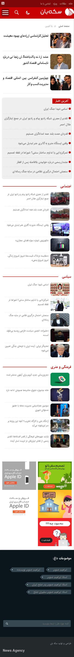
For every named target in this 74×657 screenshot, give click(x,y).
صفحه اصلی (63, 26)
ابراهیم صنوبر (60, 569)
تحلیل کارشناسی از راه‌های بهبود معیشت (26, 35)
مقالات (63, 4)
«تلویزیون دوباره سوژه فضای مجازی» (32, 240)
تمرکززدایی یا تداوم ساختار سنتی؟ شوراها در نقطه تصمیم (37, 152)
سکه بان (53, 643)
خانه (71, 4)
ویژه (55, 4)
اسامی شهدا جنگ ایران (56, 109)
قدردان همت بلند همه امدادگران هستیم (47, 134)
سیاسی (66, 276)
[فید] (3, 3)
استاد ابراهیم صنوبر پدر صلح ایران (49, 584)
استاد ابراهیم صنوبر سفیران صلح (50, 592)
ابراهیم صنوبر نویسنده (28, 569)
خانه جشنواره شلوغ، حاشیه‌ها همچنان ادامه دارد (27, 390)
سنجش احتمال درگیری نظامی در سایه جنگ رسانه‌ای (40, 171)
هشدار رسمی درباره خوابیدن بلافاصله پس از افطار (42, 162)
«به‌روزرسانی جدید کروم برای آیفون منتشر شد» (27, 375)
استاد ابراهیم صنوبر (57, 577)
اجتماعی (65, 186)
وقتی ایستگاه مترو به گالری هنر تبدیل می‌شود (43, 143)
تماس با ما (45, 4)
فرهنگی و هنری (61, 367)
